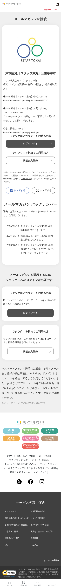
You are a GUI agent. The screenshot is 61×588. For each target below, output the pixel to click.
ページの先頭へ (51, 560)
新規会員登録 (30, 160)
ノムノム (34, 545)
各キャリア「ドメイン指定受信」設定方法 (23, 403)
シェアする (19, 190)
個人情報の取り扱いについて (17, 518)
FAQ (6, 545)
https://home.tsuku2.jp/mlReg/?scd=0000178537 (25, 100)
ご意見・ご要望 (11, 531)
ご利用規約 (26, 178)
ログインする (30, 143)
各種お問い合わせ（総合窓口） (17, 525)
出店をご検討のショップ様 (41, 531)
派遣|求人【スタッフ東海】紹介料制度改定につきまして (36, 228)
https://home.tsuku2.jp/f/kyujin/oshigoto (21, 132)
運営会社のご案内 (12, 538)
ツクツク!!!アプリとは (39, 525)
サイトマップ (10, 511)
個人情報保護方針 (38, 511)
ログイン (56, 9)
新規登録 (47, 9)
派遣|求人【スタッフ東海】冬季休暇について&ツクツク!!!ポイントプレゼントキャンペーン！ (37, 249)
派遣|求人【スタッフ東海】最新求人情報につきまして (36, 238)
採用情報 (34, 538)
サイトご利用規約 (38, 518)
